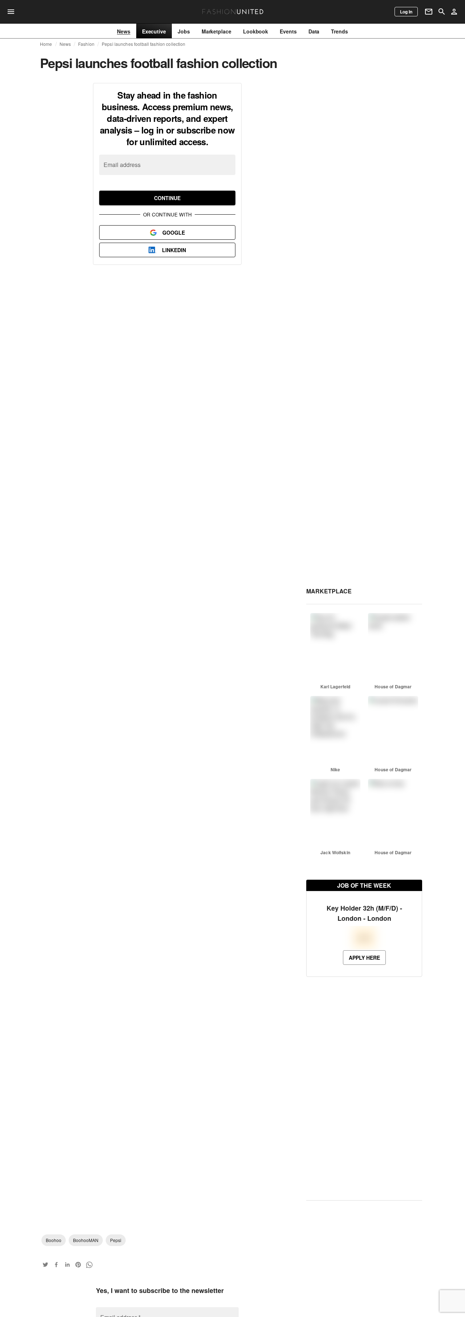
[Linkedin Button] (67, 1264)
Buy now (335, 165)
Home (46, 44)
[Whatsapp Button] (89, 1264)
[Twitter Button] (45, 1264)
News (65, 44)
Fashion (86, 44)
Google (173, 232)
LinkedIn (174, 250)
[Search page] (441, 11)
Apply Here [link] (364, 983)
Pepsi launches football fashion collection (144, 44)
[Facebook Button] (56, 1264)
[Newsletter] (428, 11)
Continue (167, 198)
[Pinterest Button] (78, 1264)
